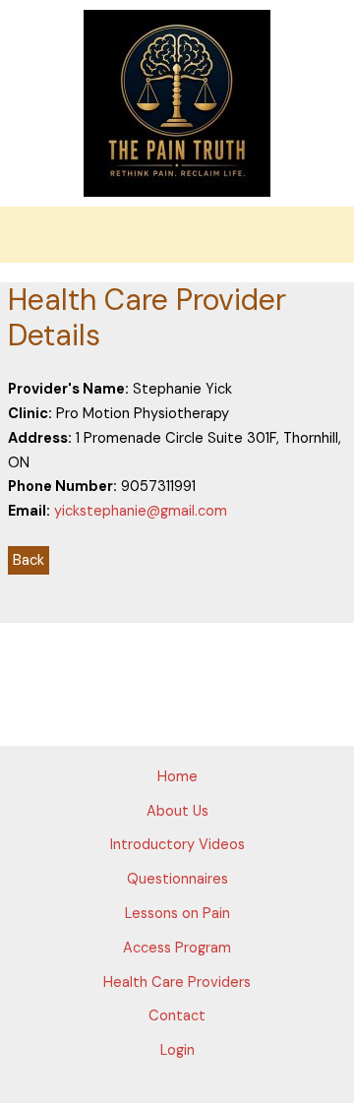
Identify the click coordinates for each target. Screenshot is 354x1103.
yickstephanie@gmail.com (140, 511)
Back (28, 560)
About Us (177, 811)
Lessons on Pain (177, 913)
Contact (177, 1016)
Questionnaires (177, 879)
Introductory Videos (177, 844)
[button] (177, 234)
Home (177, 776)
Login (177, 1050)
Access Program (177, 948)
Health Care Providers (177, 982)
